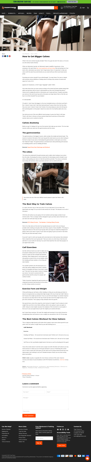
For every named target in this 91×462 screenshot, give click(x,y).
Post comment (29, 415)
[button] (87, 458)
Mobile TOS (21, 441)
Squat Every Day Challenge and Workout (39, 147)
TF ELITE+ (72, 13)
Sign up (39, 443)
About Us (4, 437)
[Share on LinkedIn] (7, 56)
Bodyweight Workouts (32, 366)
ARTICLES (21, 13)
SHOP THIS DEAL (72, 1)
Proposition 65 (5, 433)
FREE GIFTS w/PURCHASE (60, 13)
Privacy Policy (22, 437)
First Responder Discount (25, 435)
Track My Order (22, 431)
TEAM (35, 13)
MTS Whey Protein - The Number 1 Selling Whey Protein (43, 222)
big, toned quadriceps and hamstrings (46, 68)
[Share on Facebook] (3, 56)
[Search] (56, 7)
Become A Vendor (23, 429)
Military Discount (23, 433)
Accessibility (5, 435)
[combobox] (36, 7)
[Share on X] (5, 56)
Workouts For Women (43, 367)
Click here (62, 360)
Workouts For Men (32, 367)
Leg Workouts (42, 366)
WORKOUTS (11, 13)
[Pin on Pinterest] (10, 56)
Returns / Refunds (6, 429)
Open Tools (61, 445)
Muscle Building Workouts (53, 366)
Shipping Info (5, 431)
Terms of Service (6, 441)
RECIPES (29, 13)
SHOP (3, 13)
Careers (4, 439)
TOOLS (48, 13)
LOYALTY (41, 13)
